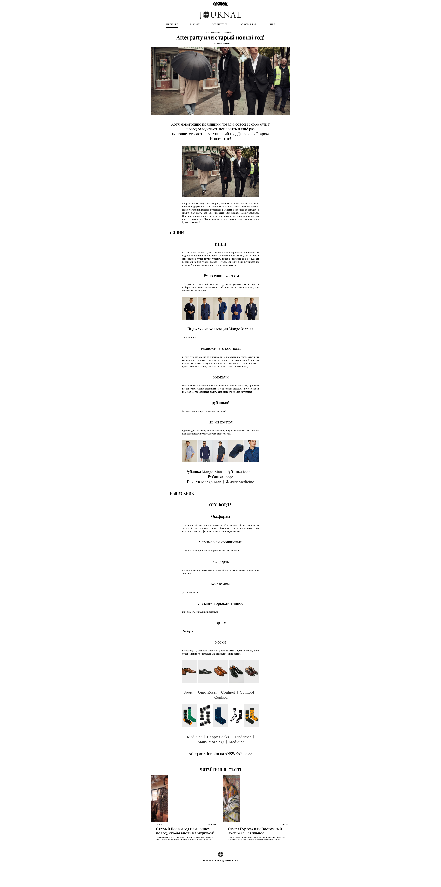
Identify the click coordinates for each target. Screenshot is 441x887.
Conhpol (228, 692)
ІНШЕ (272, 24)
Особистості (220, 24)
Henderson (242, 737)
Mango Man (212, 472)
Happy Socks (218, 737)
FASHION (195, 24)
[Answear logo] (220, 4)
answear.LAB (249, 24)
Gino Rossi (207, 692)
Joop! (247, 472)
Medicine (246, 482)
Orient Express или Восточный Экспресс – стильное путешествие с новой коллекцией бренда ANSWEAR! (255, 831)
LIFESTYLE (172, 24)
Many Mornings (211, 742)
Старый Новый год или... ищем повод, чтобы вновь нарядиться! (185, 831)
